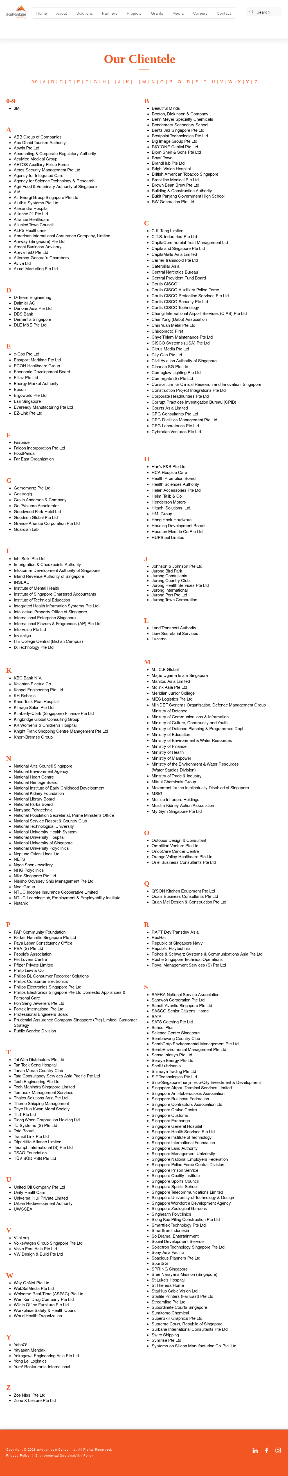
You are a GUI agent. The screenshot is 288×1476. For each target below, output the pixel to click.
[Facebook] (266, 1450)
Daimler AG (24, 303)
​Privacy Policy (18, 1455)
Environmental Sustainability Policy (64, 1455)
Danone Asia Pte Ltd (32, 308)
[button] (62, 13)
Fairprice (22, 442)
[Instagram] (278, 1450)
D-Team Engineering (32, 297)
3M (17, 108)
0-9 (34, 81)
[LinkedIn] (255, 1450)
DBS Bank (23, 314)
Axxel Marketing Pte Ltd (36, 268)
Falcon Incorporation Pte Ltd (39, 448)
